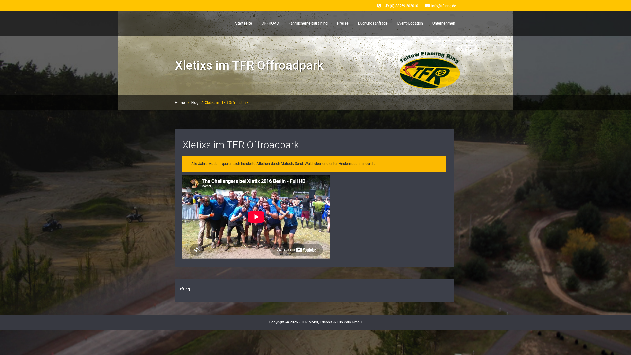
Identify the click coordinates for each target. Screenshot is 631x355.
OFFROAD (270, 23)
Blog (194, 102)
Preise (343, 23)
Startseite (243, 23)
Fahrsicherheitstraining (308, 23)
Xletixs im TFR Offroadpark (240, 145)
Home (180, 102)
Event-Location (410, 23)
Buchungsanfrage (373, 23)
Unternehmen (443, 23)
